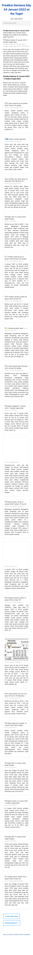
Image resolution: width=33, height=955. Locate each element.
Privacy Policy (18, 934)
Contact (10, 934)
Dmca (5, 934)
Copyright (26, 934)
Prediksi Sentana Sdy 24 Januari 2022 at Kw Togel (16, 9)
